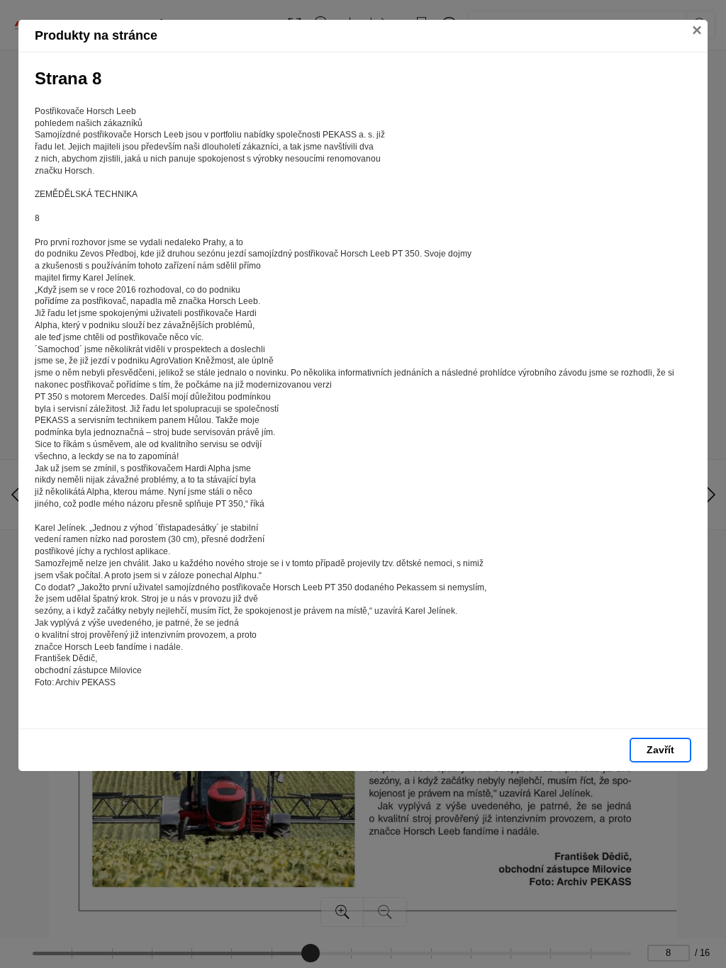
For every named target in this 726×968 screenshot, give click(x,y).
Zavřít (660, 749)
